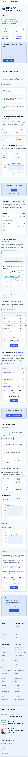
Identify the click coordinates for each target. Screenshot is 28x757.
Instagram (17, 691)
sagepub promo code (7, 376)
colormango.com (6, 318)
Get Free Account (14, 611)
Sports (16, 631)
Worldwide (3, 21)
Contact (3, 696)
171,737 (3, 24)
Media (2, 637)
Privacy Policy (4, 748)
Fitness (3, 631)
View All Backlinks (6, 438)
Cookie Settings (4, 753)
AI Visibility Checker (19, 647)
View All (3, 640)
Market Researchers (19, 676)
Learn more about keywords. (16, 360)
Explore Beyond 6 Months (8, 252)
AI (1, 626)
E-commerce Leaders (20, 667)
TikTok (16, 694)
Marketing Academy (19, 699)
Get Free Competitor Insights (14, 415)
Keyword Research (19, 658)
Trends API (3, 678)
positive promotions (7, 379)
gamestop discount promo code (10, 386)
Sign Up (14, 190)
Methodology (4, 699)
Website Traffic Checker (20, 652)
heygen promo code (7, 383)
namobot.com (5, 332)
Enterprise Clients (19, 678)
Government (4, 649)
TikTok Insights (4, 676)
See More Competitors (8, 309)
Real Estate (4, 658)
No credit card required (14, 193)
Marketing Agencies (19, 670)
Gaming (16, 637)
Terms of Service (5, 750)
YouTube (17, 688)
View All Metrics (6, 84)
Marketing (3, 634)
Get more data (8, 60)
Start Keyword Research (8, 363)
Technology (4, 629)
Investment (4, 652)
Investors (17, 673)
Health (16, 634)
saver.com (5, 328)
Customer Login (5, 691)
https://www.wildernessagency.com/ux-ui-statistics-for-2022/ (14, 560)
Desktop (15, 266)
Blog (2, 702)
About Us (3, 694)
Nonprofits (3, 655)
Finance (17, 626)
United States (13, 21)
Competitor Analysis (19, 655)
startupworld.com (6, 325)
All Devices (8, 266)
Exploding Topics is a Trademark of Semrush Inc (7, 744)
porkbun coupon (6, 372)
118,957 (13, 24)
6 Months (5, 268)
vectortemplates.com (7, 321)
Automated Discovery (6, 670)
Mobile (22, 266)
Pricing (3, 688)
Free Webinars (18, 702)
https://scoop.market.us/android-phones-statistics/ (14, 555)
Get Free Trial (14, 345)
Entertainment (4, 647)
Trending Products (5, 667)
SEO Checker (18, 649)
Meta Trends (4, 673)
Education (17, 629)
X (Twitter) (17, 696)
